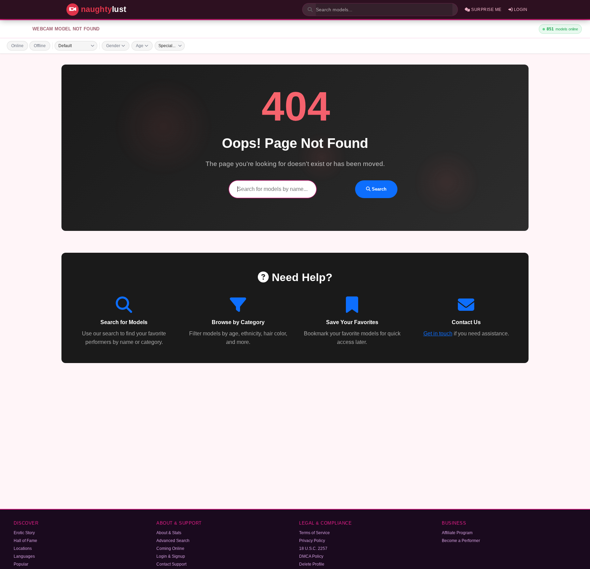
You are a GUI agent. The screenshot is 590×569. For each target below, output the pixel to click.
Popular (21, 564)
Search (378, 189)
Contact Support (171, 564)
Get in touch (437, 333)
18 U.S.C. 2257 (313, 548)
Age (139, 45)
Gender (113, 45)
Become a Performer (461, 540)
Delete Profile (311, 564)
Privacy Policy (312, 540)
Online (17, 45)
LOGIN (519, 9)
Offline (40, 45)
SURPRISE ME (486, 9)
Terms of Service (314, 532)
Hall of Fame (25, 540)
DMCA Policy (311, 556)
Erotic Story (24, 532)
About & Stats (168, 532)
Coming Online (170, 548)
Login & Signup (170, 556)
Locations (23, 548)
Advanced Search (172, 540)
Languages (24, 556)
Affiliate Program (457, 532)
